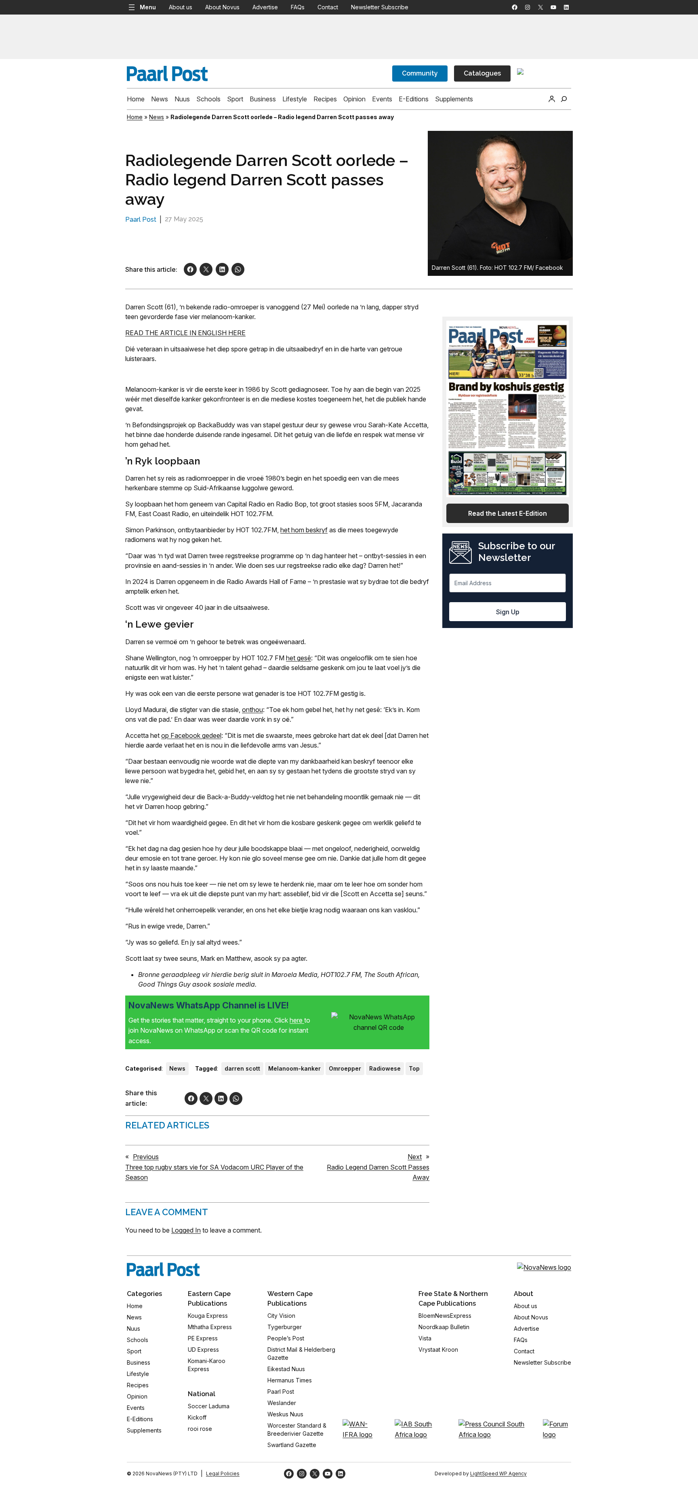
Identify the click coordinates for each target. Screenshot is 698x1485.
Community (420, 73)
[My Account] (552, 99)
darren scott (242, 1068)
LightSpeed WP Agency (498, 1473)
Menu (148, 7)
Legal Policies (223, 1473)
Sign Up (507, 612)
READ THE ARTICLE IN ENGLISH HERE (185, 333)
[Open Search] (564, 99)
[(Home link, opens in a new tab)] (163, 1269)
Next (415, 1157)
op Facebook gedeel (191, 735)
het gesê (298, 658)
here (297, 1020)
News (156, 116)
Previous (146, 1157)
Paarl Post (140, 219)
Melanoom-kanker (294, 1068)
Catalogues (482, 73)
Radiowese (385, 1068)
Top (414, 1068)
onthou (252, 710)
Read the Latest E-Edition (507, 513)
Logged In (186, 1230)
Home (135, 116)
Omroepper (345, 1068)
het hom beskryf (304, 530)
